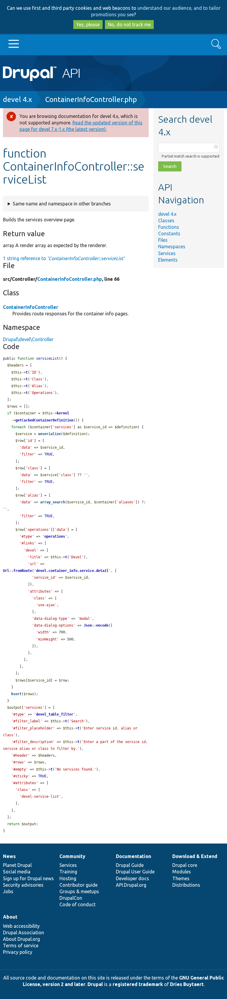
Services (167, 253)
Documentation (133, 856)
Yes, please (88, 24)
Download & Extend (194, 856)
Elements (168, 259)
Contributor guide (78, 885)
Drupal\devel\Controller (28, 339)
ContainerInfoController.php (91, 99)
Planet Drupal (17, 865)
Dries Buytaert (187, 984)
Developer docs (132, 878)
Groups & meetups (79, 891)
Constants (169, 233)
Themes (180, 878)
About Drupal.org (21, 939)
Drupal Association (23, 932)
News (9, 856)
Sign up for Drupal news (28, 878)
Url (6, 571)
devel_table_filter (54, 714)
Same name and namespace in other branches (62, 203)
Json (88, 625)
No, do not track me (129, 24)
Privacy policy (17, 952)
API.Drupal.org (131, 885)
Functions (168, 227)
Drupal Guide (130, 865)
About (10, 916)
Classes (166, 220)
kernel (63, 413)
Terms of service (20, 945)
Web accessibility (21, 926)
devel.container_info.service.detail (72, 571)
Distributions (186, 885)
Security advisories (23, 885)
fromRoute (22, 571)
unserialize (49, 434)
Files (163, 240)
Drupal (95, 984)
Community (72, 856)
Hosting (67, 878)
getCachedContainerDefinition (44, 420)
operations (54, 536)
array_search (52, 502)
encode (102, 625)
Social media (16, 871)
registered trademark (138, 984)
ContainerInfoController (30, 307)
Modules (181, 871)
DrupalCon (70, 898)
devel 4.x (17, 99)
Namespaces (171, 246)
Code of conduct (77, 904)
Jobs (8, 891)
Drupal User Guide (135, 871)
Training (68, 871)
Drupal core (184, 865)
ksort (16, 694)
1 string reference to (63, 258)
